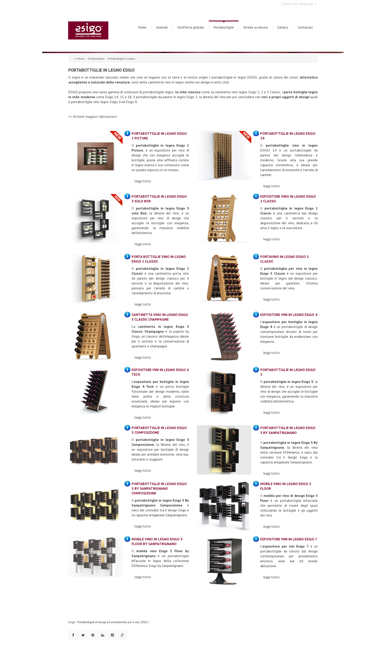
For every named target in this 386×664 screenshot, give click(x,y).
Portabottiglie (224, 27)
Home (142, 27)
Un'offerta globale (190, 27)
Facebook (73, 635)
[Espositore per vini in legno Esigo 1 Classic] (224, 221)
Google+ (122, 635)
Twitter (83, 635)
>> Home (79, 58)
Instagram (112, 635)
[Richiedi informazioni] (127, 133)
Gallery (282, 27)
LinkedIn (102, 635)
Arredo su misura (255, 27)
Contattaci (305, 27)
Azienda (162, 27)
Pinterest (93, 635)
